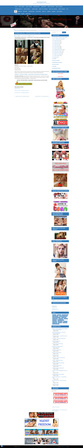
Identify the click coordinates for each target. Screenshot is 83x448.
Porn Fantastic (55, 318)
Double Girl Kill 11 (56, 355)
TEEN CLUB (28, 14)
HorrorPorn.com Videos (56, 317)
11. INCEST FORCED (56, 55)
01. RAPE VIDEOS (56, 40)
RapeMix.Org (54, 307)
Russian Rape (55, 321)
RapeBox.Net (54, 306)
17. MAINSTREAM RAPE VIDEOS (57, 62)
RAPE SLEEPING (51, 6)
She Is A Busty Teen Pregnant (58, 343)
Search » (64, 32)
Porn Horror (61, 318)
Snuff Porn (60, 322)
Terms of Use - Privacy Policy (41, 446)
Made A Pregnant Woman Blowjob (58, 362)
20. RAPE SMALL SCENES (56, 68)
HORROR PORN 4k (18, 9)
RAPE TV (44, 11)
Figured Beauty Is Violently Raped (58, 374)
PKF (67, 9)
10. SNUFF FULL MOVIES (57, 54)
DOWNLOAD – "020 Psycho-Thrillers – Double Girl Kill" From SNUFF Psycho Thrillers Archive (31, 74)
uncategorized (55, 57)
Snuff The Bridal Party (56, 341)
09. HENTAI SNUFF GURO (57, 52)
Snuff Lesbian (55, 322)
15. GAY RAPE (54, 58)
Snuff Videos (65, 322)
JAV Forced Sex (64, 317)
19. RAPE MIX (54, 66)
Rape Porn (65, 318)
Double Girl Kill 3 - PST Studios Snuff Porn (22, 90)
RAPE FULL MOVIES (53, 9)
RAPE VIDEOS (21, 6)
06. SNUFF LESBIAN (56, 48)
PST (15, 11)
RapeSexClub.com (55, 309)
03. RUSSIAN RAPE (56, 43)
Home (16, 6)
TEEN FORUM (59, 11)
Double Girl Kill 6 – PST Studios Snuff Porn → (42, 96)
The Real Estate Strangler (57, 365)
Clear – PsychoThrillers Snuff (58, 360)
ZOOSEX (49, 11)
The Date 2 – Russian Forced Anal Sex (59, 338)
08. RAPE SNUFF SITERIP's (57, 51)
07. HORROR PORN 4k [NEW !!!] (58, 49)
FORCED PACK (31, 11)
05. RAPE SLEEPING (56, 46)
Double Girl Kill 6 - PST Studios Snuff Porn (22, 92)
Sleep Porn (65, 321)
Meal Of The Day (55, 384)
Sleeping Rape (60, 321)
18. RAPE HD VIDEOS (55, 64)
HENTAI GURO (35, 9)
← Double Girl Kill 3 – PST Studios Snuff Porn (22, 96)
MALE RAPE (38, 11)
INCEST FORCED (61, 9)
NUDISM (53, 11)
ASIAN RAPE (43, 6)
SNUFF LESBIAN (59, 6)
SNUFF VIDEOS (29, 6)
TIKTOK (22, 14)
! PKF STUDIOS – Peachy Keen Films (59, 37)
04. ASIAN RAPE (55, 45)
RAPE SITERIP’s (27, 9)
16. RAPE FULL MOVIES (55, 60)
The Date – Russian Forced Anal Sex (59, 357)
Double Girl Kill (17, 88)
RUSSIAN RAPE (36, 6)
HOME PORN (17, 14)
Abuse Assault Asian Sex (57, 352)
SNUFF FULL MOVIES (43, 9)
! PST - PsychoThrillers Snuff (21, 30)
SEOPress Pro (64, 446)
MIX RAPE (25, 11)
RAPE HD (20, 11)
